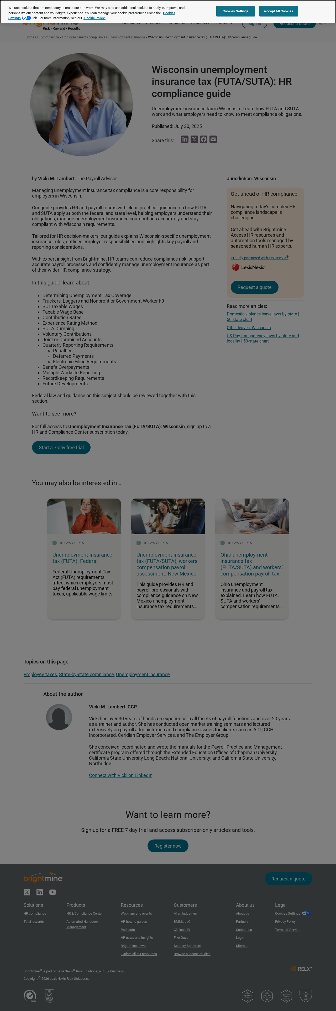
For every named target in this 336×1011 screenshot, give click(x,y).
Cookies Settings (236, 11)
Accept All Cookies (278, 11)
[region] (168, 11)
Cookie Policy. (94, 18)
